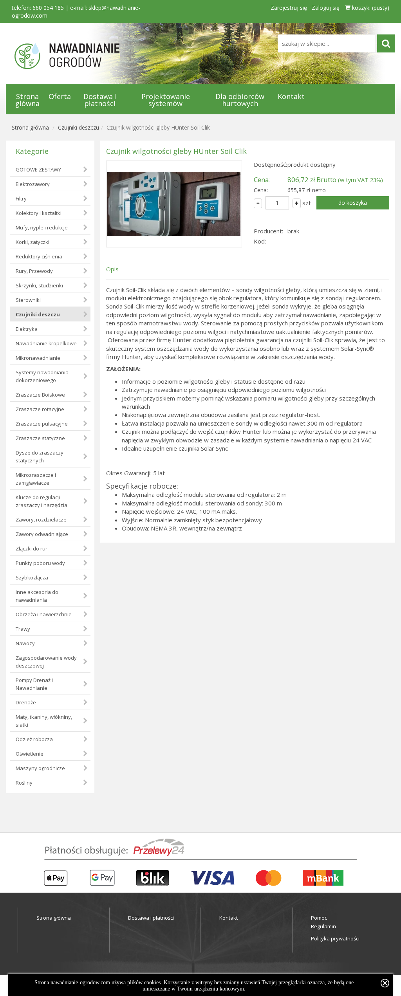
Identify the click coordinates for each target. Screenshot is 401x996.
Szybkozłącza (32, 577)
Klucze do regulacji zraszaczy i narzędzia (41, 501)
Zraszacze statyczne (40, 438)
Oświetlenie (29, 753)
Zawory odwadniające (42, 534)
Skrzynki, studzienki (39, 285)
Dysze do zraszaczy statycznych (39, 456)
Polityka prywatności (335, 938)
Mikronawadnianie (38, 357)
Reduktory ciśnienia (39, 256)
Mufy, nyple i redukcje (42, 227)
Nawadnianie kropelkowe (46, 343)
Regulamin (323, 926)
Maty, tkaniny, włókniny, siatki (44, 720)
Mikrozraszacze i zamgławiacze (36, 478)
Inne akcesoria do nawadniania (37, 595)
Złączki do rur (31, 548)
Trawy (23, 628)
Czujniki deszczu (78, 127)
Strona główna (27, 100)
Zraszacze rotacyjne (40, 409)
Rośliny (24, 782)
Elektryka (27, 328)
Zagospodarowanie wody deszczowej (46, 661)
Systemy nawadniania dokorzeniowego (42, 376)
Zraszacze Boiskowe (40, 394)
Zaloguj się (326, 7)
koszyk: (369, 7)
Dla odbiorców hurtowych (239, 100)
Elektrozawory (33, 184)
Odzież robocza (34, 739)
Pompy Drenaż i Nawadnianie (34, 684)
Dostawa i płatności (100, 100)
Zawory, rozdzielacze (41, 519)
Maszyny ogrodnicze (40, 768)
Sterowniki (28, 299)
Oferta (60, 96)
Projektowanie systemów (165, 100)
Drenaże (26, 702)
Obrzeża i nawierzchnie (44, 614)
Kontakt (291, 96)
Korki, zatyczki (32, 241)
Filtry (21, 198)
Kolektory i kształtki (38, 213)
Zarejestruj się (289, 7)
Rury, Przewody (34, 270)
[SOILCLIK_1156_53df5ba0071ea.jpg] (174, 204)
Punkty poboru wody (40, 563)
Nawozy (25, 643)
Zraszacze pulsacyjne (42, 423)
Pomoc (319, 917)
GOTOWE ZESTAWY (38, 169)
